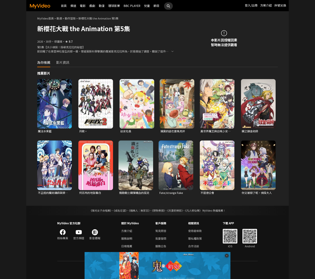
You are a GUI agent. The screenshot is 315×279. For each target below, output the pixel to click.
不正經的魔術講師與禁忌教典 (53, 193)
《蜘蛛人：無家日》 (139, 210)
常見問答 (160, 231)
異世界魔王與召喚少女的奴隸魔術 (216, 131)
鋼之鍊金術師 (250, 131)
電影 (83, 5)
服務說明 (126, 238)
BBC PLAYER (132, 5)
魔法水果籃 (45, 131)
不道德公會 (207, 193)
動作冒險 (70, 18)
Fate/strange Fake (171, 193)
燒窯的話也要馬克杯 (172, 131)
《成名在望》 (120, 210)
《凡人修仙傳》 (193, 210)
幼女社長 (125, 131)
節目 (156, 5)
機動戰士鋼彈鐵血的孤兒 (134, 193)
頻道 (73, 5)
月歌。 (83, 131)
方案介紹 (266, 5)
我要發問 (160, 238)
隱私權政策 (195, 238)
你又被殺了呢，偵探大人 (257, 193)
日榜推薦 (126, 246)
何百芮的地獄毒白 (90, 193)
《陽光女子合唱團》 (100, 210)
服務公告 (160, 246)
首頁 (64, 5)
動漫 (102, 5)
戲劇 (92, 5)
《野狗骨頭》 (158, 210)
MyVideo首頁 (45, 18)
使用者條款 (195, 231)
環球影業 (114, 5)
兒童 (147, 5)
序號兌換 (280, 5)
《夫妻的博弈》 (175, 210)
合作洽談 (193, 246)
